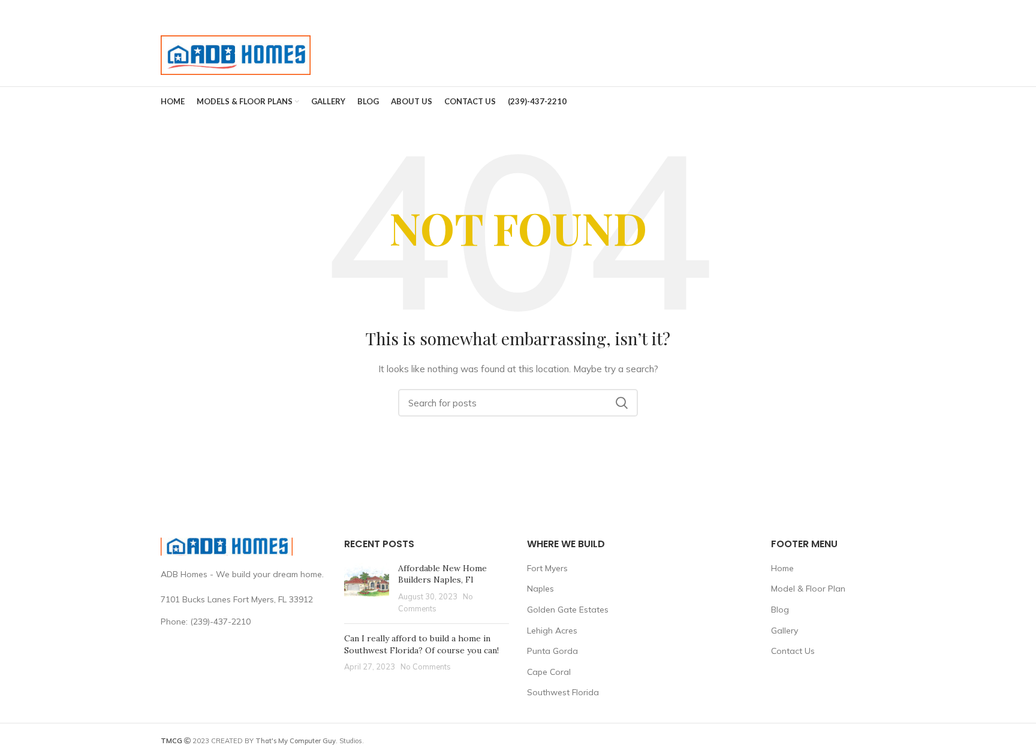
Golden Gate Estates (568, 609)
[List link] (243, 621)
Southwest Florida (563, 692)
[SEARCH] (622, 403)
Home (782, 568)
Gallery (784, 630)
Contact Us (793, 651)
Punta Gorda (552, 651)
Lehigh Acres (552, 630)
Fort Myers (547, 568)
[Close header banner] (1021, 12)
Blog (780, 609)
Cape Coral (549, 671)
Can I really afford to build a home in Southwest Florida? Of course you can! (421, 644)
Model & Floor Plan (808, 588)
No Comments (425, 666)
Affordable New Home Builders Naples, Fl (442, 574)
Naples (540, 588)
